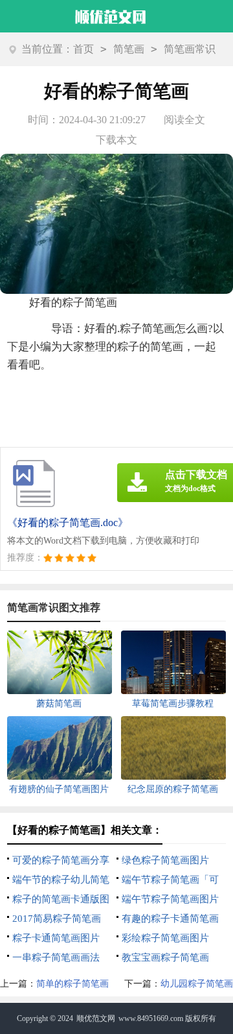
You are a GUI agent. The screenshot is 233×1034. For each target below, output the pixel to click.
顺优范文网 (95, 1018)
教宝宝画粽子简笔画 (165, 957)
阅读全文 (184, 119)
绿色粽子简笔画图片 (165, 860)
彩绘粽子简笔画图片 (165, 938)
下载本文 (116, 139)
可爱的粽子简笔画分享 (60, 860)
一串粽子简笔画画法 (56, 957)
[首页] (111, 15)
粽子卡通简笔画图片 (56, 938)
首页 (83, 48)
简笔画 (128, 48)
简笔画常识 (190, 48)
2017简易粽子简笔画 (56, 918)
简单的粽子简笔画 (72, 984)
